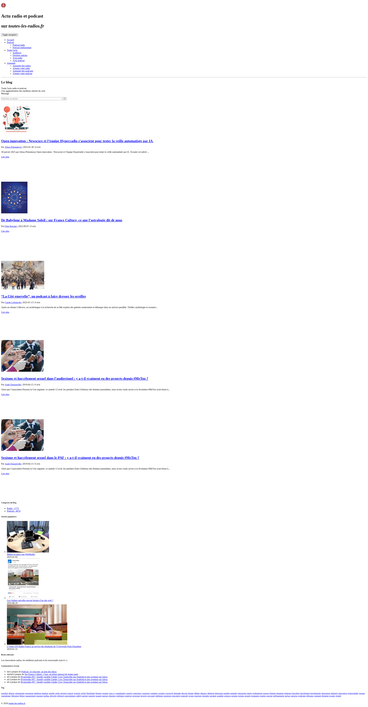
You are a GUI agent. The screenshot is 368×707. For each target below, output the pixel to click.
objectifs (53, 696)
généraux (288, 693)
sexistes (241, 696)
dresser (191, 693)
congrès (129, 693)
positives (128, 696)
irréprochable (353, 693)
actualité (4, 693)
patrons (105, 696)
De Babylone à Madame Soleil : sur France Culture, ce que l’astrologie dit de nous (61, 220)
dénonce (203, 693)
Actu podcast (19, 60)
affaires (11, 693)
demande (177, 693)
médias (46, 696)
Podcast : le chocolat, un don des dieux (39, 671)
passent (98, 696)
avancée (77, 693)
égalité (338, 696)
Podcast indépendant (22, 47)
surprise (294, 696)
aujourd (63, 693)
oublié (78, 696)
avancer (70, 693)
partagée (91, 696)
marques (39, 696)
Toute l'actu (12, 50)
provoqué (151, 696)
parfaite (85, 696)
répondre (205, 696)
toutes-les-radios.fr (17, 703)
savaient (213, 696)
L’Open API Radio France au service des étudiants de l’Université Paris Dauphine (44, 646)
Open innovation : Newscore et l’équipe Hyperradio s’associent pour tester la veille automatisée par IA (77, 141)
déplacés (211, 693)
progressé (136, 696)
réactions (197, 696)
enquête (227, 693)
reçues (191, 696)
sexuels (247, 696)
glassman (280, 693)
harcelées (295, 693)
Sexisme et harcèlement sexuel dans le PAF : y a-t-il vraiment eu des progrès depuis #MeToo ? (70, 458)
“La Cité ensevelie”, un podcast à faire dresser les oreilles (43, 296)
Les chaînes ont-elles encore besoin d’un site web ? (30, 600)
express (266, 693)
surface (287, 696)
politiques (120, 696)
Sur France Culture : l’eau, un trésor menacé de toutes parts (51, 674)
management (30, 696)
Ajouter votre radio (21, 68)
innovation (342, 693)
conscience (137, 693)
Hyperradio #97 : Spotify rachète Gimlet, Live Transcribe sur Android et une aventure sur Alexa (64, 677)
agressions (29, 693)
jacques (362, 693)
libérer (22, 696)
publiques (159, 696)
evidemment (257, 693)
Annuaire (11, 63)
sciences (227, 696)
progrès (144, 696)
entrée (249, 693)
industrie (334, 693)
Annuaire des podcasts (23, 71)
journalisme (6, 696)
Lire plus (5, 157)
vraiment (317, 696)
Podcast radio (19, 45)
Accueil (10, 40)
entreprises (242, 693)
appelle (52, 693)
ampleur (45, 693)
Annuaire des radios (22, 65)
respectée (184, 696)
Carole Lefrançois (13, 302)
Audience (17, 53)
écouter (332, 696)
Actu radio (17, 58)
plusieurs (112, 696)
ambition (37, 693)
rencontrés (176, 696)
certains (105, 693)
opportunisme (69, 696)
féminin (272, 693)
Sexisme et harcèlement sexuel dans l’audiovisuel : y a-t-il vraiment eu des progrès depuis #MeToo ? (74, 378)
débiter (197, 693)
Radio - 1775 (13, 508)
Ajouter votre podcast (22, 73)
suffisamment (278, 696)
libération (15, 696)
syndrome (302, 696)
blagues (98, 693)
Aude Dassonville (13, 384)
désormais (219, 693)
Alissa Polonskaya (13, 147)
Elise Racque (11, 226)
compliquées (120, 693)
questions (167, 696)
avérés (83, 693)
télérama (309, 696)
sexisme (234, 696)
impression (325, 693)
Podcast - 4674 (13, 511)
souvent (269, 696)
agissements (20, 693)
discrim (184, 693)
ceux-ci (112, 693)
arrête (57, 693)
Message (5, 93)
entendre (233, 693)
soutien (263, 696)
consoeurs (146, 693)
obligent (60, 696)
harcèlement (305, 693)
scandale (220, 696)
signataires (255, 696)
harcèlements (315, 693)
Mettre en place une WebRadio (21, 554)
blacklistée (90, 693)
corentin (161, 693)
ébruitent (325, 696)
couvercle (169, 693)
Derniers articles (20, 55)
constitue (154, 693)
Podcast (10, 42)
